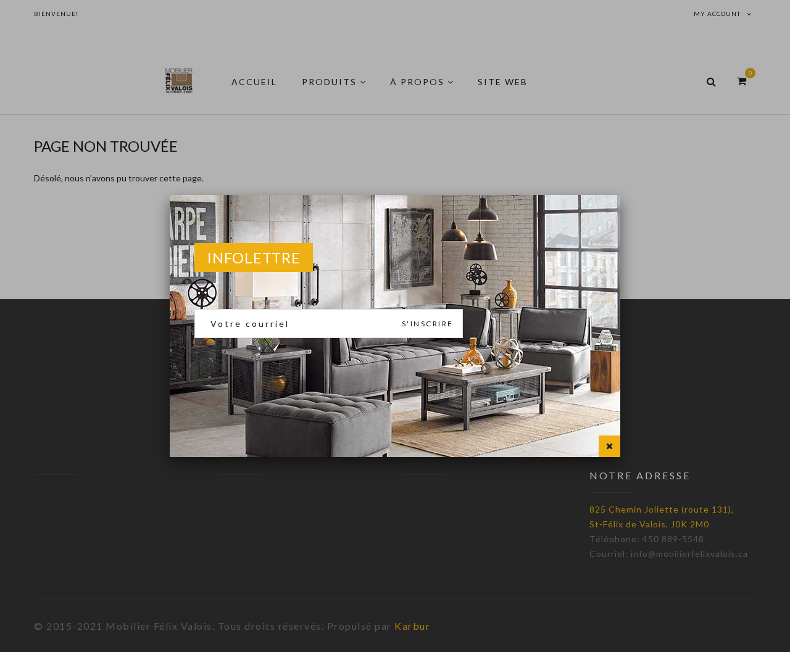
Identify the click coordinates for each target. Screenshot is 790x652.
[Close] (609, 446)
